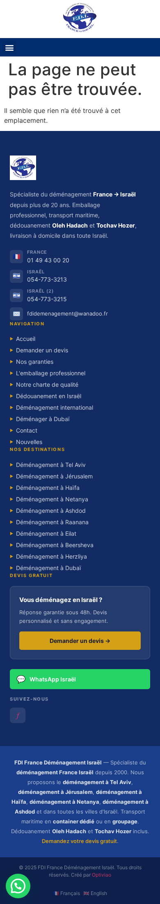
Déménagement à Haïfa (45, 487)
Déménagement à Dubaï (45, 567)
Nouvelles (26, 441)
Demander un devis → (80, 640)
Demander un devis (39, 350)
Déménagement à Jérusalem (51, 476)
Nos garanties (31, 361)
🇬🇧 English (95, 893)
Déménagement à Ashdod (48, 510)
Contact (23, 430)
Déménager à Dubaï (39, 418)
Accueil (22, 338)
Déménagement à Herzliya (48, 556)
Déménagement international (51, 407)
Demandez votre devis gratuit (79, 841)
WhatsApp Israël (46, 679)
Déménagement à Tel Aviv (48, 464)
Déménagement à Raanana (49, 522)
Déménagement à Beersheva (52, 544)
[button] (9, 47)
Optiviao (101, 875)
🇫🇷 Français (66, 893)
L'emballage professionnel (47, 373)
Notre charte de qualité (44, 384)
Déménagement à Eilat (43, 533)
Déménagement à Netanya (49, 499)
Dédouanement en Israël (45, 395)
